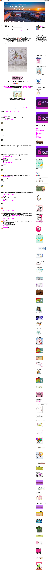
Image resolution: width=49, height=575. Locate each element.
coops (4, 196)
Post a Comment (4, 231)
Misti (36, 135)
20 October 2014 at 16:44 (8, 136)
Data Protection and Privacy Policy (9, 23)
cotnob (4, 121)
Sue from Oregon (38, 137)
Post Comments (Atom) (9, 234)
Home (2, 23)
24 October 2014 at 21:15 (8, 210)
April (36, 127)
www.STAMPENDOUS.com (26, 87)
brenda (4, 128)
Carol (36, 129)
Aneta (4, 202)
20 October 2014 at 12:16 (8, 119)
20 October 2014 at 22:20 (8, 162)
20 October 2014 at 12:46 (8, 126)
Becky (4, 164)
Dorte (4, 138)
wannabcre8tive (5, 227)
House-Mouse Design (26, 86)
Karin (36, 132)
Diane (22, 34)
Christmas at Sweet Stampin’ (16, 215)
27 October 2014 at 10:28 (8, 225)
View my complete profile (40, 44)
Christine (41, 26)
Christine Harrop (5, 116)
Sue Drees (37, 136)
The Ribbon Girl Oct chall (16, 105)
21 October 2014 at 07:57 (8, 172)
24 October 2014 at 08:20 (8, 194)
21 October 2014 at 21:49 (8, 182)
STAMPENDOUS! (5, 86)
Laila (23, 34)
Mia (36, 134)
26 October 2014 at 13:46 (8, 218)
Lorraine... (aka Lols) (39, 133)
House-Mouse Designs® (8, 87)
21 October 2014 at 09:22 (8, 176)
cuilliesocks (5, 178)
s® (29, 86)
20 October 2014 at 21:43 (8, 156)
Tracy (4, 158)
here (29, 133)
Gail (3, 184)
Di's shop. (24, 98)
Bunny (37, 128)
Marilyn (4, 212)
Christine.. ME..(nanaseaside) (40, 130)
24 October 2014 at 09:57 (8, 200)
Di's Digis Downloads (17, 90)
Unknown (4, 174)
